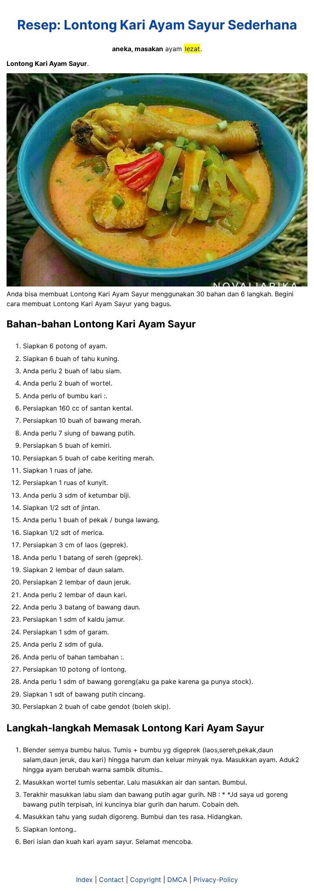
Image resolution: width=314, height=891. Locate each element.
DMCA (177, 879)
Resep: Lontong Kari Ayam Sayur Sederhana (157, 25)
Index (84, 879)
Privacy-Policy (215, 879)
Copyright (145, 879)
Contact (111, 879)
